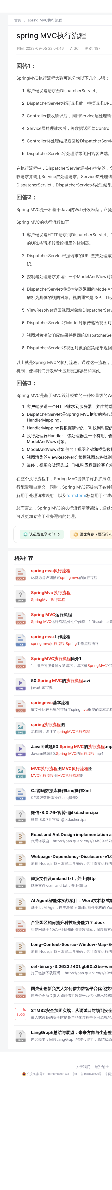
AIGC (74, 48)
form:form (76, 495)
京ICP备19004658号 (87, 1074)
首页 (17, 20)
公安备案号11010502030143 (48, 1074)
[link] (17, 20)
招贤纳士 (102, 1067)
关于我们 (83, 1067)
